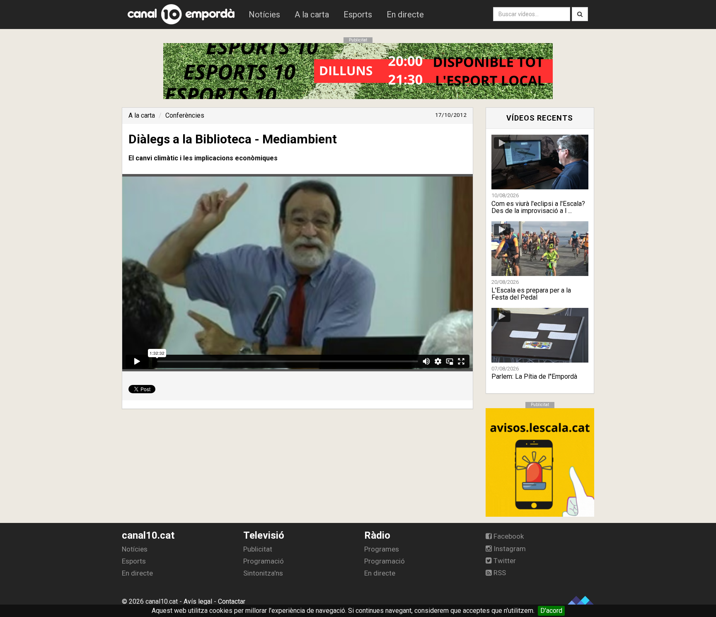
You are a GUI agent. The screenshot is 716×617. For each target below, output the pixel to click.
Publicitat (257, 549)
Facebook (508, 536)
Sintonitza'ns (263, 573)
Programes (381, 549)
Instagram (509, 548)
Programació (263, 561)
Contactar (231, 601)
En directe (405, 14)
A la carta (312, 14)
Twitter (504, 561)
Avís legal (198, 601)
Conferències (184, 115)
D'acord (551, 611)
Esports (357, 14)
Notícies (264, 14)
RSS (499, 573)
